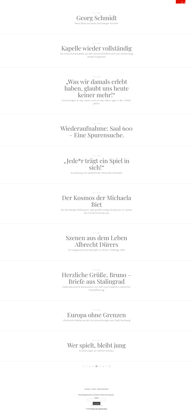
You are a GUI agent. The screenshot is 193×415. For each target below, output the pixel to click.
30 (109, 366)
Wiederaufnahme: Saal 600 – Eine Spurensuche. (96, 131)
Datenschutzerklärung (102, 389)
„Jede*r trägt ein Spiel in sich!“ (96, 163)
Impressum (88, 389)
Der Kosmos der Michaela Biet (96, 200)
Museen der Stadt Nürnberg (99, 409)
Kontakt (94, 389)
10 (103, 366)
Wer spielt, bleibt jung (96, 345)
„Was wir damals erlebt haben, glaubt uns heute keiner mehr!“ (96, 88)
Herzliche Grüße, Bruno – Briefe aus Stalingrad (96, 278)
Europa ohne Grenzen (96, 315)
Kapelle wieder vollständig (96, 48)
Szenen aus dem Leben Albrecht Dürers (96, 241)
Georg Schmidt (96, 18)
